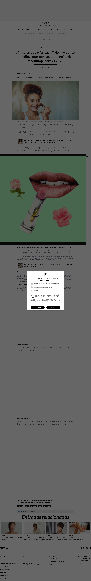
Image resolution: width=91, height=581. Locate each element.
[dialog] (45, 290)
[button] (45, 291)
